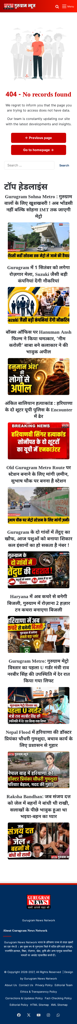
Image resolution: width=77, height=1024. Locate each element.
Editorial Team (63, 985)
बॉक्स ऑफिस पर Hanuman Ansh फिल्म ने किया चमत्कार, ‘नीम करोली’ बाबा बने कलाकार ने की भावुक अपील (38, 342)
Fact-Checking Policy (58, 998)
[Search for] (57, 8)
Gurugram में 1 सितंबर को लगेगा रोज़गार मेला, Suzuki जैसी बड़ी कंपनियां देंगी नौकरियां (38, 274)
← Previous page (38, 138)
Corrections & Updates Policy (24, 998)
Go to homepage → (38, 150)
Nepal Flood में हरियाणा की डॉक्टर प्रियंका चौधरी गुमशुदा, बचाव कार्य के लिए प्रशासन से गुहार (39, 739)
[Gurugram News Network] (19, 6)
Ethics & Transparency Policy (38, 991)
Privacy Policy (44, 985)
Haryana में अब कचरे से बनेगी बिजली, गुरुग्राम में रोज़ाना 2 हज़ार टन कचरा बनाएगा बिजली (38, 603)
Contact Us (26, 985)
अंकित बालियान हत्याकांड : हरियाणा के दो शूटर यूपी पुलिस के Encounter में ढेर (38, 410)
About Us (11, 985)
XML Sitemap (59, 1004)
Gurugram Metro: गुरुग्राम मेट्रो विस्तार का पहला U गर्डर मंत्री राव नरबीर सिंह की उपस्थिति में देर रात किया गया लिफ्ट (38, 671)
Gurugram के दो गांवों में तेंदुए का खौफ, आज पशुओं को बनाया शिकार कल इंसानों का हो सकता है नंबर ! (38, 539)
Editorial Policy (19, 1004)
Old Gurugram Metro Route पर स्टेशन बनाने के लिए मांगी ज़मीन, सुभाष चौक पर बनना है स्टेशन (38, 474)
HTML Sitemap (39, 1004)
